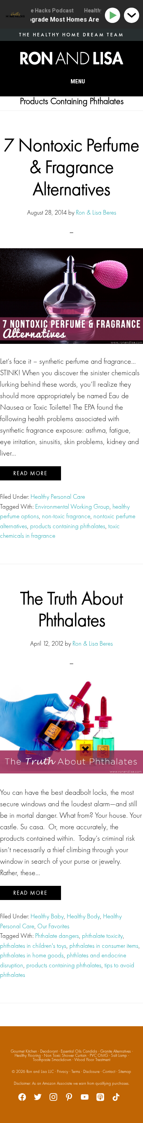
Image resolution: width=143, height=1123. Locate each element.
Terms (75, 1071)
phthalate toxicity (102, 935)
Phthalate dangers (57, 935)
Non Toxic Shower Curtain (65, 1055)
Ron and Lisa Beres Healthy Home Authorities (71, 58)
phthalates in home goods (32, 955)
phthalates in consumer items (103, 945)
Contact (109, 1071)
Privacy (62, 1071)
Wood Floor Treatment (92, 1059)
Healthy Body (83, 916)
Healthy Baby (47, 916)
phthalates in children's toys (33, 945)
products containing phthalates (67, 526)
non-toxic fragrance (66, 516)
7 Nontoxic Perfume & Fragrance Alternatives (71, 166)
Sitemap (124, 1071)
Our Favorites (53, 926)
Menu (78, 81)
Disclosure (91, 1071)
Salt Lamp (119, 1055)
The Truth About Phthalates (71, 609)
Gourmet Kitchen (24, 1051)
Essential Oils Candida (79, 1051)
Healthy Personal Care (58, 496)
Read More (30, 473)
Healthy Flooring (27, 1055)
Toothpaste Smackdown (52, 1059)
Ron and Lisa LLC (40, 1071)
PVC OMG (99, 1055)
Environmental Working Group (72, 506)
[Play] (114, 15)
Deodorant (49, 1051)
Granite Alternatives (115, 1051)
